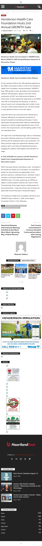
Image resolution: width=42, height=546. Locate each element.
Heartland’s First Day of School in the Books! (7, 275)
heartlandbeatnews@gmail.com (25, 455)
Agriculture (4, 526)
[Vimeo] (30, 459)
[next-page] (22, 282)
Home (2, 11)
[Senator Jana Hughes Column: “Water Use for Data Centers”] (6, 498)
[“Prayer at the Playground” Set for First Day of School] (21, 268)
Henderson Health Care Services (10, 207)
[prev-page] (20, 282)
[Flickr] (17, 459)
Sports (3, 516)
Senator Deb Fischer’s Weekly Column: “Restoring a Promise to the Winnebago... (26, 486)
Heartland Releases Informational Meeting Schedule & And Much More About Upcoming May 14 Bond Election (10, 230)
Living (3, 533)
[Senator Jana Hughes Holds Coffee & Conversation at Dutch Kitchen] (34, 268)
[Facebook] (3, 216)
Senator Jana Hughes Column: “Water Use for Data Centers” (27, 496)
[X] (8, 216)
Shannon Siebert (8, 30)
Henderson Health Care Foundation (16, 205)
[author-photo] (21, 247)
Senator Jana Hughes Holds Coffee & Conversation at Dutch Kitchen (34, 276)
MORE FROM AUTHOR (28, 260)
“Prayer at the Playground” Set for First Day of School (20, 275)
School (3, 529)
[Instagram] (21, 459)
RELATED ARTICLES (13, 260)
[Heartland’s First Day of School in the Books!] (7, 268)
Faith (2, 520)
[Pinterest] (13, 216)
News (3, 513)
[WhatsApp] (18, 216)
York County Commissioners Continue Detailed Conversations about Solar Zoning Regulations (32, 231)
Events (8, 11)
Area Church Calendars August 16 (25, 473)
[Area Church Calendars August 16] (6, 476)
